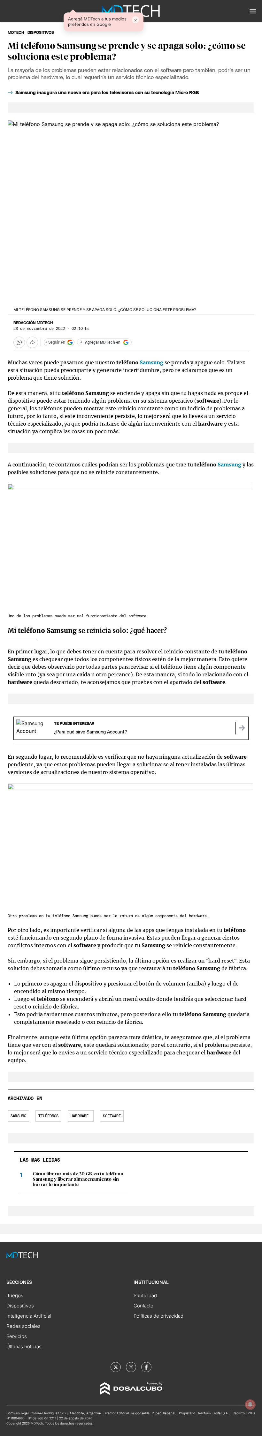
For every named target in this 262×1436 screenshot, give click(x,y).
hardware (81, 1116)
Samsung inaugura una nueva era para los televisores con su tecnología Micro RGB (107, 93)
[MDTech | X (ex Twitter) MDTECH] (115, 1367)
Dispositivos (40, 32)
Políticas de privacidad (158, 1316)
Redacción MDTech (33, 323)
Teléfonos (48, 1116)
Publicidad (145, 1295)
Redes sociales (23, 1326)
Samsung (151, 362)
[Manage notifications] (250, 1404)
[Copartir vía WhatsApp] (19, 342)
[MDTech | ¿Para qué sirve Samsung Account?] (241, 728)
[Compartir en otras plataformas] (32, 342)
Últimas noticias (24, 1346)
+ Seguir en (55, 342)
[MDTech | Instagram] (131, 1367)
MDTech (16, 32)
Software (112, 1116)
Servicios (16, 1336)
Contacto (143, 1306)
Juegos (14, 1295)
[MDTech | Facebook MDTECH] (146, 1367)
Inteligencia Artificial (28, 1316)
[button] (253, 11)
